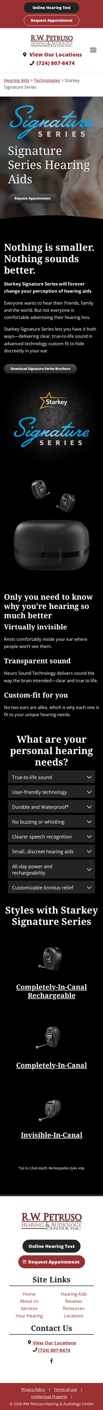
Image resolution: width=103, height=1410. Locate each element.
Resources (74, 1308)
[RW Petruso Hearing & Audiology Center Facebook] (51, 1362)
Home (29, 1294)
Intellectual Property (49, 1396)
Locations (73, 1316)
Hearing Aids (16, 80)
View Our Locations (54, 1343)
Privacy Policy (33, 1389)
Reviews (73, 1301)
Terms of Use (65, 1389)
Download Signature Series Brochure (40, 368)
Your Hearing (29, 1316)
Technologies (47, 80)
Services (29, 1308)
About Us (29, 1301)
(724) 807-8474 (53, 1350)
